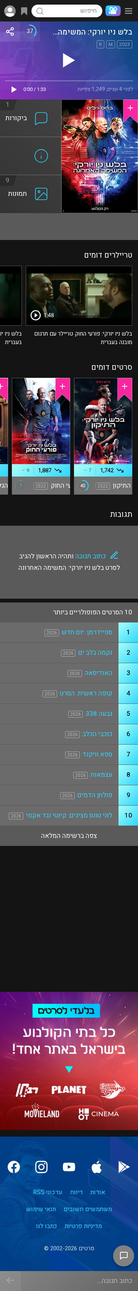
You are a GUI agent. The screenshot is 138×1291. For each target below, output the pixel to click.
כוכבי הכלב (97, 734)
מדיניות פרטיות (83, 1226)
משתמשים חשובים (88, 1209)
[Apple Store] (96, 1167)
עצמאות (101, 775)
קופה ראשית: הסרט (86, 693)
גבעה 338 (98, 713)
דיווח (76, 1192)
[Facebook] (14, 1167)
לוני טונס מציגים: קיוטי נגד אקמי (69, 815)
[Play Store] (124, 1167)
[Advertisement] (69, 226)
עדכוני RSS (47, 1192)
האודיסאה (98, 673)
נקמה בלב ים (95, 652)
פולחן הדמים (94, 795)
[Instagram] (41, 1167)
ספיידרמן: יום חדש (87, 632)
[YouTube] (69, 1167)
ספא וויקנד (97, 754)
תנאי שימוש (41, 1209)
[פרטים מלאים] (30, 141)
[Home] (111, 10)
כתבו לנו (46, 1226)
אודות (97, 1192)
